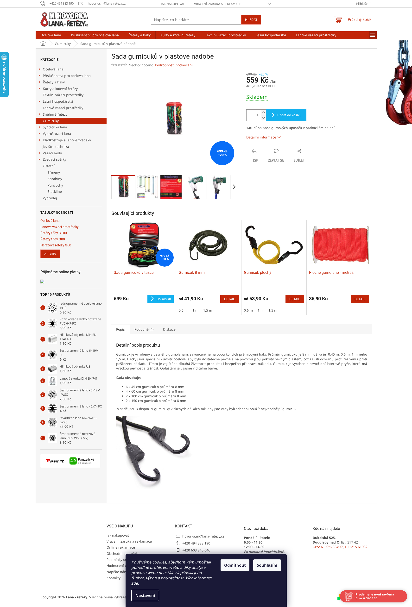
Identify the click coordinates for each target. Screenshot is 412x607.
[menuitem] (51, 35)
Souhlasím (267, 565)
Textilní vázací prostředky (63, 95)
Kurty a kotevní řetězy (60, 88)
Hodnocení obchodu (123, 565)
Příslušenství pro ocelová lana (67, 75)
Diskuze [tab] (169, 329)
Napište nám (117, 571)
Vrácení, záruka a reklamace (217, 4)
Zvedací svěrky (54, 159)
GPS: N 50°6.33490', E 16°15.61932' (340, 546)
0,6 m (183, 310)
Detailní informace (261, 137)
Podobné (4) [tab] (143, 329)
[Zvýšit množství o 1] (263, 112)
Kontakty (113, 578)
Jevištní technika (56, 146)
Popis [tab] (120, 329)
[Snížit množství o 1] (263, 118)
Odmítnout (235, 565)
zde (134, 583)
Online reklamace (121, 547)
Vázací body (52, 153)
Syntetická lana (55, 127)
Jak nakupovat (172, 4)
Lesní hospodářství (58, 101)
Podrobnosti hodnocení (174, 65)
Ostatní (49, 165)
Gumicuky (51, 121)
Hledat (251, 20)
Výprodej (50, 198)
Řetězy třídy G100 (53, 233)
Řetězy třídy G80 (52, 239)
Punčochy (55, 185)
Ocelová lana (53, 69)
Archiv (50, 254)
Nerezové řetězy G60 (55, 245)
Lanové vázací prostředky (63, 108)
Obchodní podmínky (123, 553)
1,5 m (207, 310)
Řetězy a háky (54, 82)
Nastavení (145, 595)
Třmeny (54, 172)
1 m (195, 310)
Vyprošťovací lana (57, 133)
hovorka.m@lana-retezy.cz (203, 536)
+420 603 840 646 (196, 550)
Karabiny (55, 178)
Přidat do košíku (289, 115)
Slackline (55, 191)
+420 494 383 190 (196, 543)
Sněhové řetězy (55, 114)
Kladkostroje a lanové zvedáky (67, 140)
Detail (229, 299)
